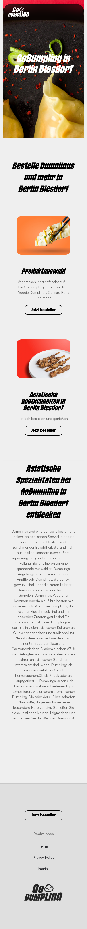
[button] (72, 12)
